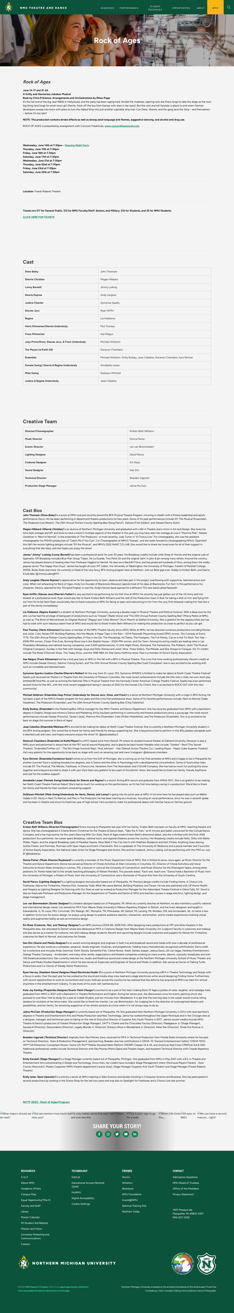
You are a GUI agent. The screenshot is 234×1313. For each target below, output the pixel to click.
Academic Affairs (31, 1188)
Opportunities (181, 8)
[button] (229, 7)
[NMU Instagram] (108, 1134)
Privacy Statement (183, 1194)
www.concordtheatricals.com (122, 126)
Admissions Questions (185, 1177)
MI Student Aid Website (34, 1223)
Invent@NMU (130, 1200)
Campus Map (28, 1194)
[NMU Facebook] (99, 1134)
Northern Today (131, 1211)
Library (24, 1211)
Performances (129, 8)
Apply (215, 8)
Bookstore (128, 1188)
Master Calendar (30, 1217)
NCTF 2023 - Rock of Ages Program (46, 1102)
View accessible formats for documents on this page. (44, 1290)
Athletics (127, 1182)
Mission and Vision (31, 1228)
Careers (25, 1244)
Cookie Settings (81, 1203)
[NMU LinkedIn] (135, 1134)
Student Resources (155, 8)
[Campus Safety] (206, 1263)
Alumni (126, 1177)
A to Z (24, 1177)
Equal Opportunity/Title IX (35, 1200)
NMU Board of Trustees (186, 1182)
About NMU (28, 1182)
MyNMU (76, 1192)
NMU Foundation (132, 1194)
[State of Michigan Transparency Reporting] (182, 1263)
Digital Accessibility (83, 1198)
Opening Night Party (77, 145)
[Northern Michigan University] (9, 7)
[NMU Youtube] (126, 1134)
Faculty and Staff (31, 1205)
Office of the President (186, 1188)
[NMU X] (117, 1134)
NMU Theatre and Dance (43, 7)
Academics (107, 8)
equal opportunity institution (74, 1287)
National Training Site (134, 1205)
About (201, 8)
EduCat (76, 1177)
